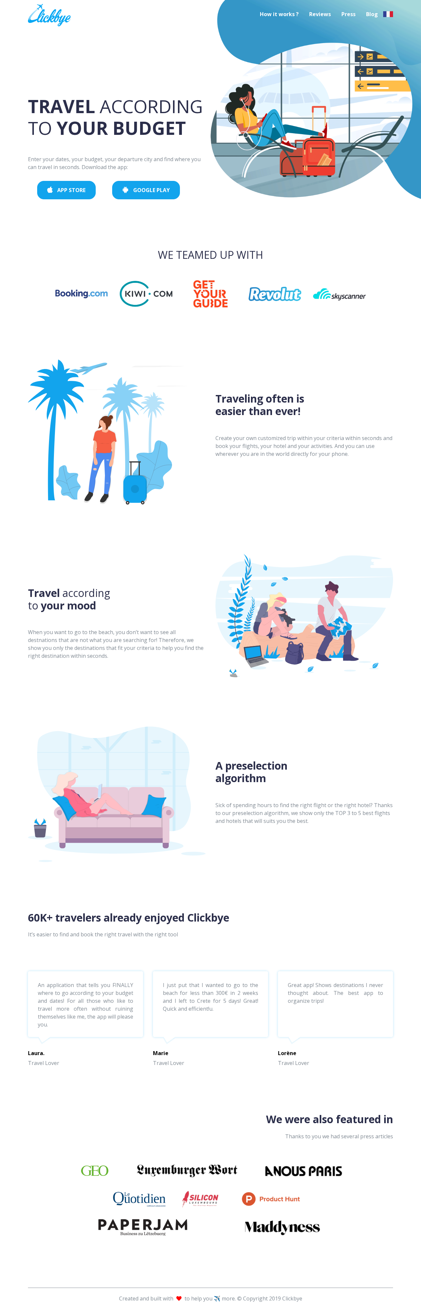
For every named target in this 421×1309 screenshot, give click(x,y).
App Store (71, 190)
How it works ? (279, 14)
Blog (372, 14)
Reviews (320, 14)
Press (348, 14)
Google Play (151, 190)
